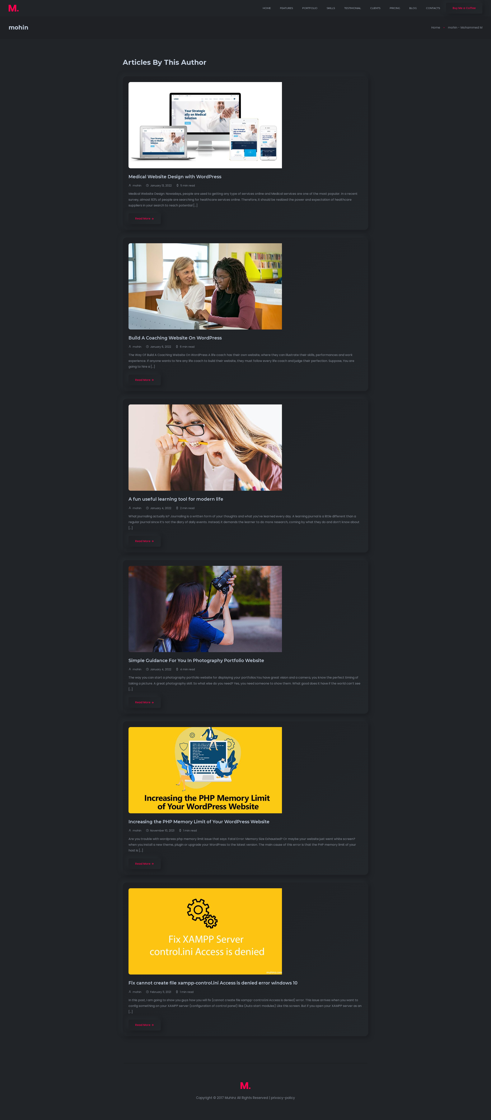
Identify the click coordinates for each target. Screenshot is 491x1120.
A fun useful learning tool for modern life (176, 499)
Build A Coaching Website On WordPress (176, 338)
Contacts (433, 8)
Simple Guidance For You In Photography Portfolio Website (197, 660)
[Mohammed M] (14, 8)
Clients (375, 8)
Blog (413, 8)
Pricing (395, 8)
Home (267, 8)
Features (286, 8)
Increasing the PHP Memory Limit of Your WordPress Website (200, 821)
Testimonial (352, 8)
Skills (331, 8)
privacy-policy (283, 1097)
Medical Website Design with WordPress (175, 176)
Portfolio (309, 8)
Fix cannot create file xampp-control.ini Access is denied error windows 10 (214, 983)
